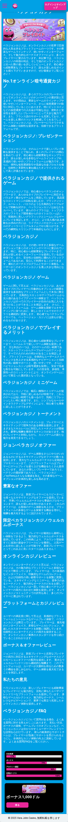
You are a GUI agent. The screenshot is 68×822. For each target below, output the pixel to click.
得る (17, 805)
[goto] (15, 9)
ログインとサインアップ (55, 6)
